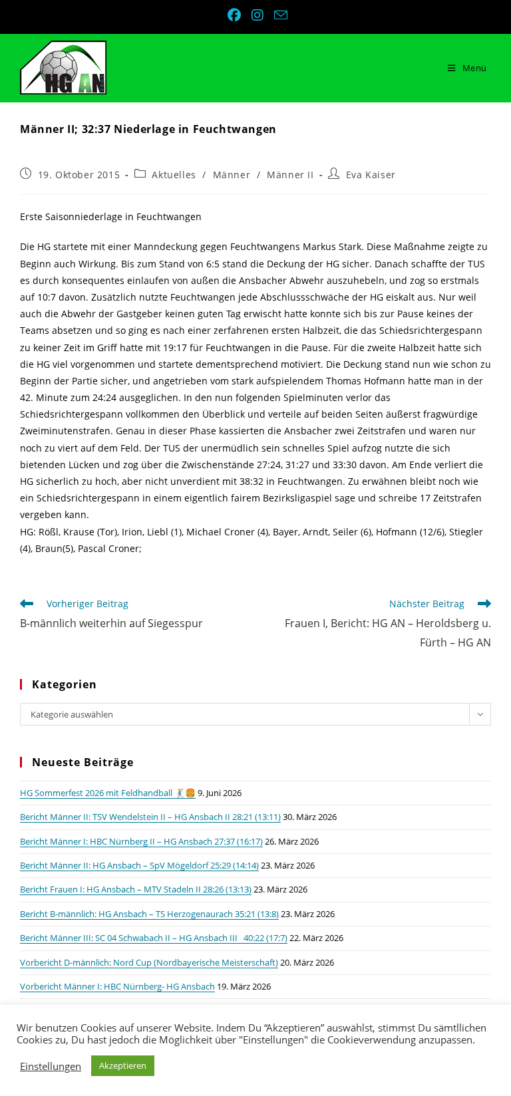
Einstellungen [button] (50, 1066)
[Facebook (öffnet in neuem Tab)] (236, 15)
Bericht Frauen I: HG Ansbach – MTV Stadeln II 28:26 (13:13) (136, 889)
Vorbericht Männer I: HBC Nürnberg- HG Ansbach (117, 986)
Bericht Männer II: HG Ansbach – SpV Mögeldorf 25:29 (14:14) (139, 865)
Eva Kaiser (371, 174)
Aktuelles (174, 174)
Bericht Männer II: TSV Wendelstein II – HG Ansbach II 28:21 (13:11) (150, 817)
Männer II (290, 174)
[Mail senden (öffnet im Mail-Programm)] (278, 15)
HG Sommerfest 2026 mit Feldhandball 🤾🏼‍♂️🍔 (108, 793)
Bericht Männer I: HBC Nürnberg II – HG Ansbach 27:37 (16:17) (141, 841)
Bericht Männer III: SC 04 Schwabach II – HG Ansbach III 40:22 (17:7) (153, 938)
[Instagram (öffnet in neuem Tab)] (259, 15)
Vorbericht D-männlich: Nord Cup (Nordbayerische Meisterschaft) (149, 962)
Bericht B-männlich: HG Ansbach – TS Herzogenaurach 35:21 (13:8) (149, 914)
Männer (232, 174)
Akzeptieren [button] (122, 1065)
